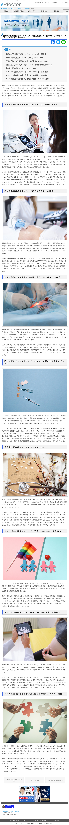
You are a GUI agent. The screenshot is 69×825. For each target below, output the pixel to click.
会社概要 (23, 820)
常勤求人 (6, 11)
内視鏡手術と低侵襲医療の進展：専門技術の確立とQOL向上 (28, 61)
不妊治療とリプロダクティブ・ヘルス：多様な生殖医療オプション (30, 65)
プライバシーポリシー (33, 820)
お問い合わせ (55, 2)
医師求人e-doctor (14, 820)
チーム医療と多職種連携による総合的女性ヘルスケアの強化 (27, 79)
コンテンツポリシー (47, 820)
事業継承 (56, 11)
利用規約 (56, 820)
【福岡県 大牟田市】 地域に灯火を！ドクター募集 (11, 813)
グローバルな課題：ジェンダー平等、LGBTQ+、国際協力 (27, 72)
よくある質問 (65, 2)
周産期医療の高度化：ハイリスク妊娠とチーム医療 (24, 58)
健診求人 (44, 11)
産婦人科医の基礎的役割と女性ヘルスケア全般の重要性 (26, 54)
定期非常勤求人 (19, 11)
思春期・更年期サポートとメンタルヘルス (21, 68)
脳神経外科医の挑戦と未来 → (56, 780)
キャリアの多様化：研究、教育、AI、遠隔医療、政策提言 (27, 75)
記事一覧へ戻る (35, 780)
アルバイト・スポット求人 (31, 11)
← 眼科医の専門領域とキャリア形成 (14, 780)
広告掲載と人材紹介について (42, 2)
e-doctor (11, 4)
